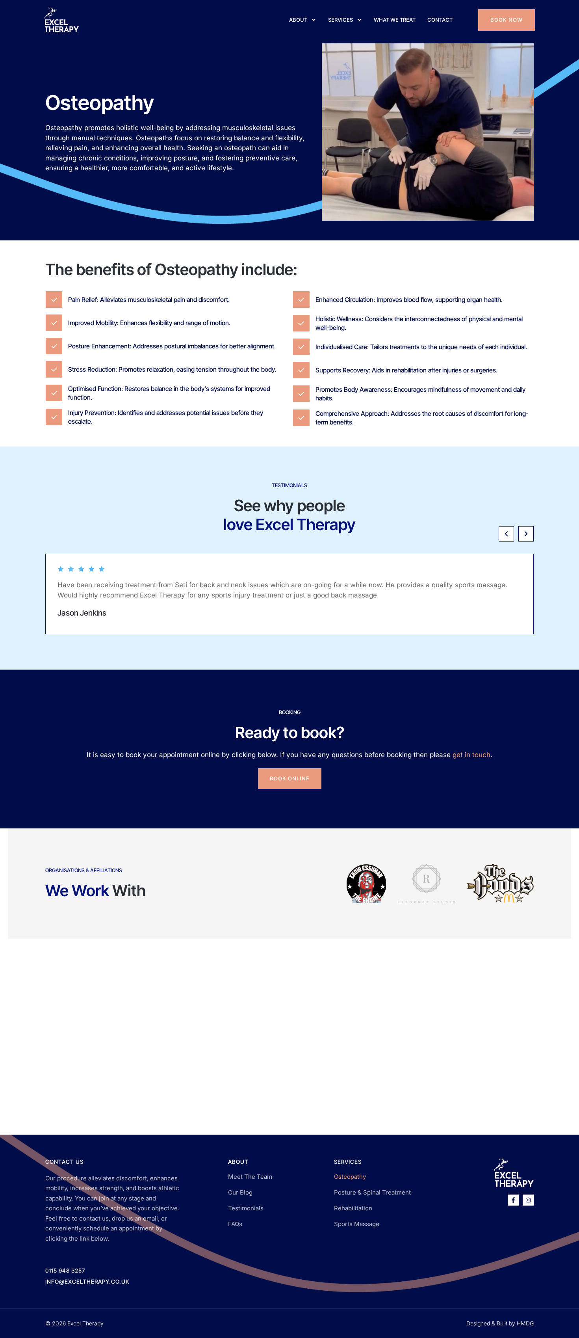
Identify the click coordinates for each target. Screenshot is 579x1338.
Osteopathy (350, 1176)
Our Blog (240, 1192)
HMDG (525, 1323)
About (298, 20)
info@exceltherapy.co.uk (87, 1281)
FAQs (235, 1224)
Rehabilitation (353, 1208)
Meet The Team (250, 1176)
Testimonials (246, 1208)
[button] (506, 534)
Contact (440, 20)
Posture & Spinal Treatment (372, 1192)
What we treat (395, 20)
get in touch (471, 755)
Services (340, 20)
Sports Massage (356, 1224)
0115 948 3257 (65, 1270)
